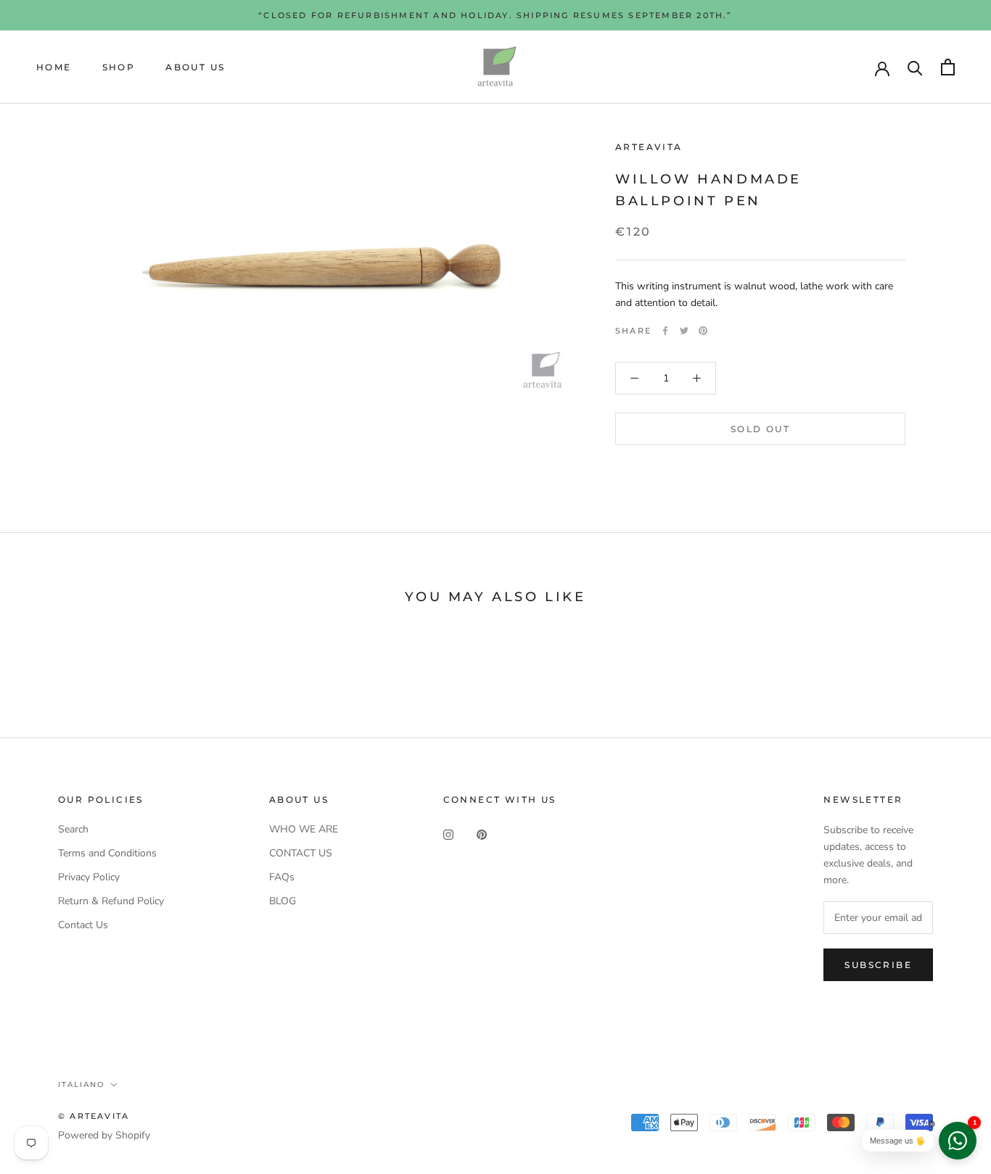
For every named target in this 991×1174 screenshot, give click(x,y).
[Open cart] (948, 67)
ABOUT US (195, 67)
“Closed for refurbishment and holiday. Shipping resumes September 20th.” (495, 15)
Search (73, 829)
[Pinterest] (703, 330)
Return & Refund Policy (111, 901)
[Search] (915, 67)
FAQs (282, 877)
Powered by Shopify (104, 1135)
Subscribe (878, 964)
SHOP (119, 67)
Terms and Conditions (107, 853)
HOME (54, 67)
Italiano (81, 1084)
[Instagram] (448, 834)
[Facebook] (665, 330)
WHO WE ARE (303, 829)
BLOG (282, 901)
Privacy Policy (89, 877)
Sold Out (760, 428)
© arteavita (93, 1116)
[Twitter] (684, 330)
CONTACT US (300, 853)
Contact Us (83, 925)
